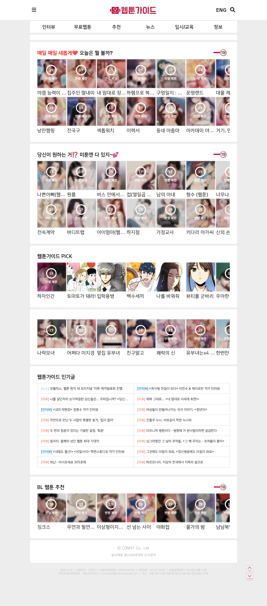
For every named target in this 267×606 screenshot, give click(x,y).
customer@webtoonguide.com (120, 573)
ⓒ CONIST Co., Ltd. (133, 548)
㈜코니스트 (67, 569)
